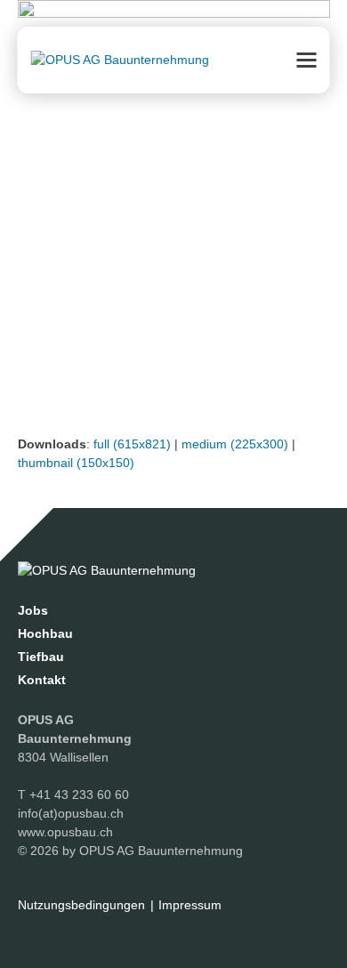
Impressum (190, 905)
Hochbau (45, 633)
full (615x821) (132, 444)
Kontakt (42, 680)
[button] (307, 60)
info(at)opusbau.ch (71, 813)
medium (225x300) (235, 444)
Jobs (33, 610)
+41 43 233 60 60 (79, 794)
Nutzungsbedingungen (81, 905)
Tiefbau (41, 656)
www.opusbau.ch (65, 832)
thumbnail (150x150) (76, 463)
